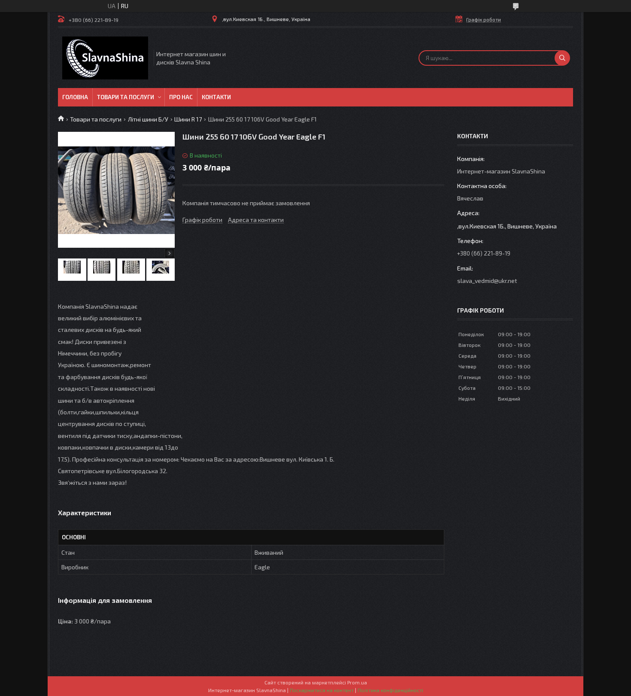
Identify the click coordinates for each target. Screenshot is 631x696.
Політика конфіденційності (390, 690)
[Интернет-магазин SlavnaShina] (105, 57)
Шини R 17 (188, 119)
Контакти (216, 97)
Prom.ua (357, 682)
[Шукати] (562, 58)
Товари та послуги (125, 97)
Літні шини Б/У (148, 119)
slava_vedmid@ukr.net (487, 280)
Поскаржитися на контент (322, 690)
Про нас (181, 97)
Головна (75, 97)
